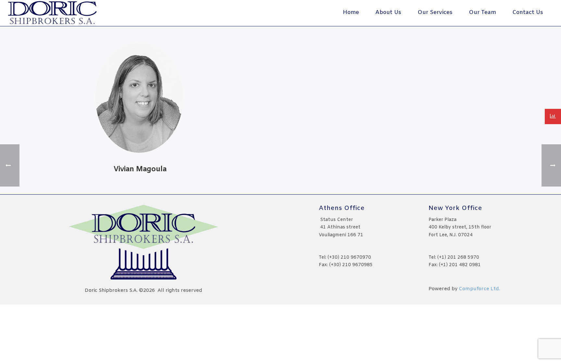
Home (351, 12)
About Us (388, 12)
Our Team (482, 12)
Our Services (435, 12)
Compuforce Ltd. (479, 289)
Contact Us (527, 12)
